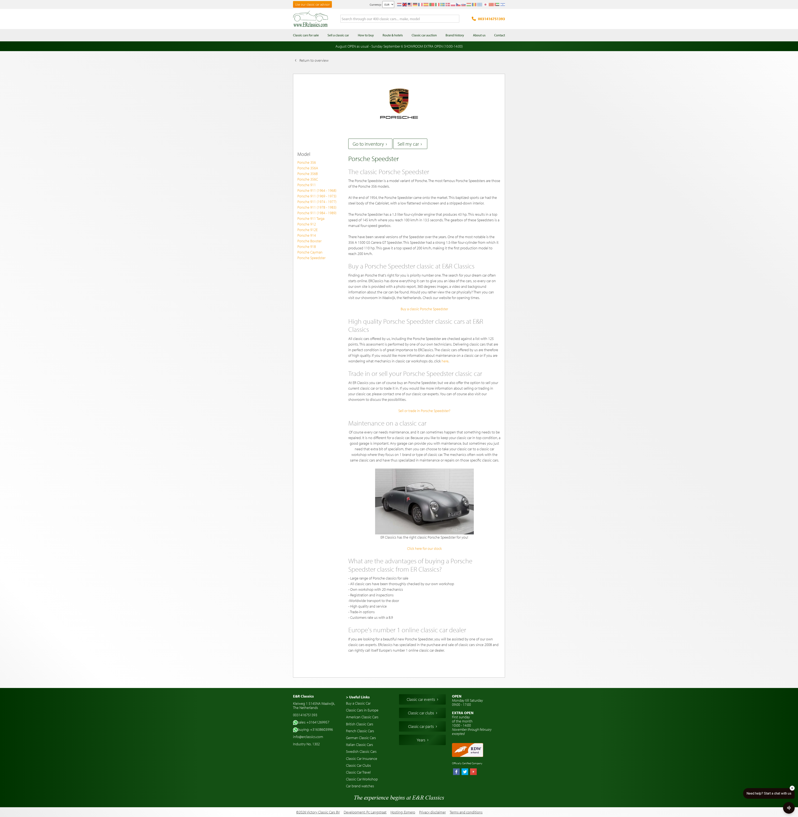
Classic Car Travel (358, 772)
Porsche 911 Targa (310, 218)
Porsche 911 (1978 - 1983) (316, 207)
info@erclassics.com (308, 736)
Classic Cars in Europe (362, 710)
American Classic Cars (362, 717)
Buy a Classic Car (358, 703)
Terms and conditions (466, 812)
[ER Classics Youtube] (473, 772)
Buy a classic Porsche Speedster (424, 308)
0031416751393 (491, 18)
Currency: (376, 4)
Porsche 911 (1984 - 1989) (316, 212)
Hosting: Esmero (402, 812)
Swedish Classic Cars (361, 751)
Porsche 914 (306, 235)
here (445, 361)
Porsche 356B (307, 173)
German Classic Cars (361, 737)
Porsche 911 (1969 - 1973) (316, 196)
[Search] (456, 19)
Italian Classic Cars (359, 744)
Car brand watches (360, 786)
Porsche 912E (307, 229)
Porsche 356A (307, 168)
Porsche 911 (306, 184)
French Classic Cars (360, 730)
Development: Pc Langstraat (365, 812)
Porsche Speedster (311, 257)
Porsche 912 (306, 224)
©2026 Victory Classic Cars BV (318, 812)
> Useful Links (358, 697)
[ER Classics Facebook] (456, 772)
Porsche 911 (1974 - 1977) (316, 201)
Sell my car (408, 144)
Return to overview (314, 60)
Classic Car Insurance (361, 758)
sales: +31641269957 (313, 722)
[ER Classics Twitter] (465, 772)
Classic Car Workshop (362, 779)
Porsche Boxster (309, 241)
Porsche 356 (306, 162)
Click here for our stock (424, 548)
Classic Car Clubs (358, 765)
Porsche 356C (307, 179)
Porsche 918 (306, 246)
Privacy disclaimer (432, 812)
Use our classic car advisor (312, 4)
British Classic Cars (359, 724)
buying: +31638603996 (315, 729)
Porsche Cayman (310, 252)
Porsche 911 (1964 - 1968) (316, 190)
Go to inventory (368, 144)
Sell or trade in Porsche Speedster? (424, 410)
